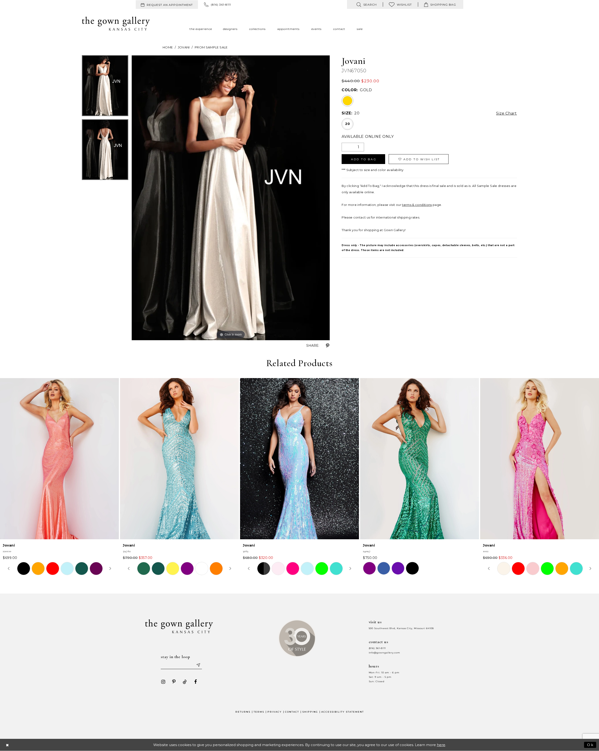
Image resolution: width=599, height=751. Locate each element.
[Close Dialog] (7, 745)
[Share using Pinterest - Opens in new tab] (327, 345)
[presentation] (59, 458)
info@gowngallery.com (384, 652)
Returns (242, 711)
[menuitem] (167, 4)
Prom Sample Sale (211, 47)
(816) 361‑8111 (377, 648)
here (441, 745)
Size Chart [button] (506, 113)
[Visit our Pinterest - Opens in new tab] (174, 681)
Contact (292, 711)
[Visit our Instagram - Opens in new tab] (163, 681)
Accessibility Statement (342, 711)
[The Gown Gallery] (116, 24)
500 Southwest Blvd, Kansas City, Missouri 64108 (401, 628)
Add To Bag (363, 159)
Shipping (310, 711)
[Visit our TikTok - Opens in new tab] (184, 681)
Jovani (184, 47)
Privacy (274, 711)
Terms (259, 711)
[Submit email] (198, 665)
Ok (590, 744)
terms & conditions (417, 205)
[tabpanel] (105, 87)
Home (168, 47)
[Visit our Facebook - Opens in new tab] (195, 681)
